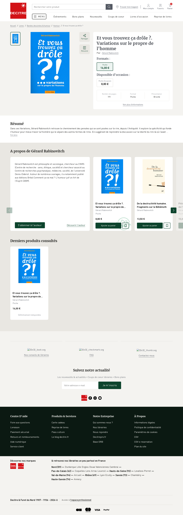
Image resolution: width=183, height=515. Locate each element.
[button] (91, 130)
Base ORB (98, 441)
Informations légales (144, 422)
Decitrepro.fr (99, 436)
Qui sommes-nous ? (103, 422)
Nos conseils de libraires (36, 354)
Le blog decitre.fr (60, 436)
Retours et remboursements (24, 436)
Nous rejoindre (100, 432)
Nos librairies (100, 427)
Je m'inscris (110, 385)
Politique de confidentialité (147, 427)
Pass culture (58, 432)
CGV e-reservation (143, 441)
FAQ (91, 354)
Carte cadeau (58, 422)
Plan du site (140, 446)
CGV (136, 436)
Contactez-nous (146, 355)
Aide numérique (18, 441)
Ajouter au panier (108, 225)
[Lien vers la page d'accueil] (18, 11)
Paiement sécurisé (19, 432)
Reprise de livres (60, 427)
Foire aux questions (20, 422)
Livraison (14, 427)
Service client (17, 446)
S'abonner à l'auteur (30, 225)
